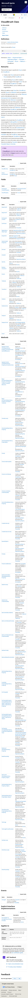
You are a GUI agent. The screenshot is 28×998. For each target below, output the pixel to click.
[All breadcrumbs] (2, 18)
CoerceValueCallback (20, 509)
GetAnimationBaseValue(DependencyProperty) (6, 576)
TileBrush (22, 61)
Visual (13, 47)
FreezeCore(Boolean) (6, 563)
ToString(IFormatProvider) (7, 829)
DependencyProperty (20, 351)
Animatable (10, 61)
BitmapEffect (14, 122)
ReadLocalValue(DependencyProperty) (6, 749)
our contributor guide (17, 952)
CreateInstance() (5, 523)
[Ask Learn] (19, 18)
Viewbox (3, 299)
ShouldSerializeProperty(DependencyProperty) (7, 811)
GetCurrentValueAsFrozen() (8, 621)
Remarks (4, 29)
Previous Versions (13, 990)
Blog (19, 990)
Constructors (5, 31)
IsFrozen (4, 249)
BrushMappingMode (20, 322)
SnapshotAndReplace (20, 370)
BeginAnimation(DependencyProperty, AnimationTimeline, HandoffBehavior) (7, 381)
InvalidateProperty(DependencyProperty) (7, 684)
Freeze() (3, 554)
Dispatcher (4, 235)
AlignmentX (4, 207)
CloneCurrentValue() (6, 474)
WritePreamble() (5, 869)
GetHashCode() (5, 650)
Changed (22, 737)
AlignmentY (4, 212)
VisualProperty (5, 192)
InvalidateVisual (20, 127)
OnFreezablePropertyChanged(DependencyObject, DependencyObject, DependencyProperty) (7, 703)
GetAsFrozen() (5, 584)
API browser (11, 17)
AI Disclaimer (4, 990)
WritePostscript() (5, 850)
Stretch (3, 274)
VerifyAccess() (5, 840)
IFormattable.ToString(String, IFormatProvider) (7, 919)
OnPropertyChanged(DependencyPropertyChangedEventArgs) (20, 734)
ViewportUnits (5, 322)
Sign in (25, 14)
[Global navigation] (1, 15)
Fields (3, 33)
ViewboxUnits (5, 306)
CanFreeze (4, 223)
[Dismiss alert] (26, 2)
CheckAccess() (5, 418)
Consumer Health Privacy (7, 994)
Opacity (3, 261)
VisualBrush (6, 72)
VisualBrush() (5, 168)
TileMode (4, 281)
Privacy (9, 992)
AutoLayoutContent (6, 98)
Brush (16, 61)
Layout (3, 117)
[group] (14, 53)
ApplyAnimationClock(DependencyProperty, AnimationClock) (7, 363)
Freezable (21, 59)
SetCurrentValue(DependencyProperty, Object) (6, 776)
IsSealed (4, 255)
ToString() (4, 822)
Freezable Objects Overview (8, 144)
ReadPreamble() (5, 756)
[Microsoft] (14, 15)
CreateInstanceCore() (6, 531)
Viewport (4, 315)
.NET (6, 17)
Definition (4, 27)
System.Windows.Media (12, 42)
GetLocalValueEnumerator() (8, 657)
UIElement (13, 92)
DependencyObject (12, 59)
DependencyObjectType (18, 230)
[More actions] (26, 18)
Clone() (3, 453)
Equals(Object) (5, 541)
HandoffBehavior (19, 355)
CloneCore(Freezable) (6, 461)
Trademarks (3, 996)
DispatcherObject (17, 57)
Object (9, 57)
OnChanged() (5, 692)
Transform (4, 289)
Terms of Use (18, 994)
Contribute (3, 992)
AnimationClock (18, 242)
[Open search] (21, 15)
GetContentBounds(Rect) (7, 612)
